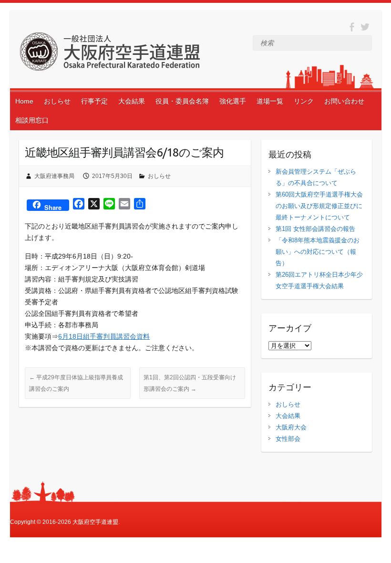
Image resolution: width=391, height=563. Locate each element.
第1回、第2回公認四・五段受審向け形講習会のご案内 (190, 383)
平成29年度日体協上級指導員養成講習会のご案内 (76, 383)
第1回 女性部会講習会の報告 (315, 228)
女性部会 (288, 438)
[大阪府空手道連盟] (110, 53)
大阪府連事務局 (54, 176)
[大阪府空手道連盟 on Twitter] (365, 27)
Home (24, 101)
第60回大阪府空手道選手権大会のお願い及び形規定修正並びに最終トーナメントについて (319, 206)
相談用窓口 (32, 120)
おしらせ (57, 101)
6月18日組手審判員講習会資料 (104, 336)
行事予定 (94, 101)
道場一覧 (270, 101)
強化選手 (232, 101)
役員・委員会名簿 (182, 101)
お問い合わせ (344, 101)
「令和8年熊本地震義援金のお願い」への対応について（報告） (318, 252)
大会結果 (131, 101)
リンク (304, 101)
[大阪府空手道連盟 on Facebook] (351, 27)
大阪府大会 (291, 427)
